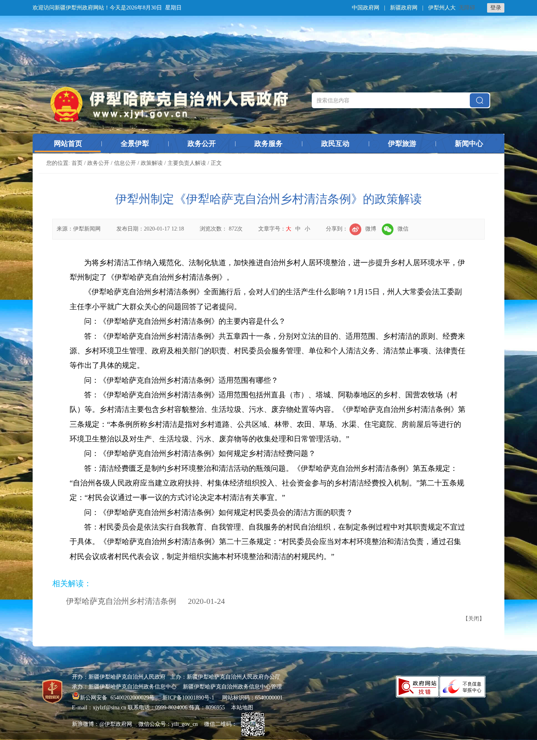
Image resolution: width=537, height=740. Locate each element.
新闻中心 (469, 144)
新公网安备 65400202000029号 (118, 698)
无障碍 (467, 8)
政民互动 (335, 144)
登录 (495, 8)
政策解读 (152, 163)
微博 (370, 229)
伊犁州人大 (442, 8)
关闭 (473, 619)
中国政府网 (365, 8)
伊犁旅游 (402, 144)
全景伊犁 (135, 144)
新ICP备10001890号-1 (188, 698)
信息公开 (125, 163)
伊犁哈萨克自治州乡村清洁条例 (121, 601)
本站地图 (242, 707)
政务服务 (268, 144)
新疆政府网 (403, 8)
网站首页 (68, 144)
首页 (77, 163)
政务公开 (202, 144)
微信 (402, 229)
